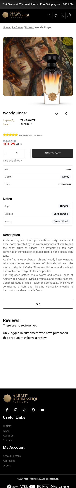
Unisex (29, 27)
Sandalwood (61, 213)
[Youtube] (42, 410)
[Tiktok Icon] (24, 410)
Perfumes (17, 27)
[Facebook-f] (7, 410)
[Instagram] (16, 410)
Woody (65, 176)
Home (6, 27)
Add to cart (53, 153)
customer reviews (30, 135)
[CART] (69, 15)
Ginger (64, 206)
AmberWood (61, 221)
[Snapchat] (33, 410)
